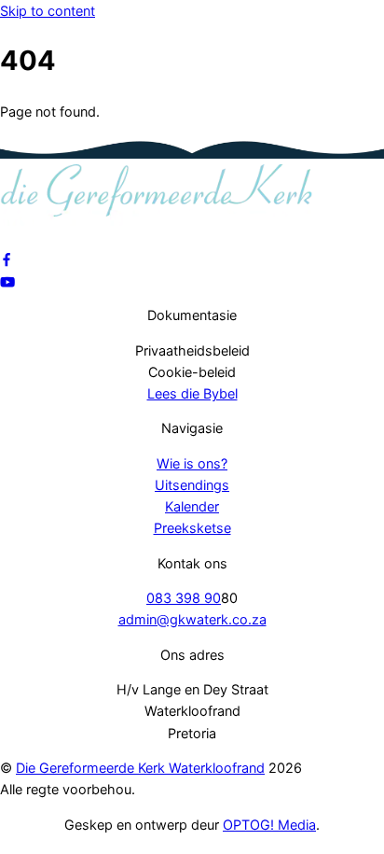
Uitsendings (192, 485)
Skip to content (47, 11)
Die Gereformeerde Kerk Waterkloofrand (140, 768)
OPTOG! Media (269, 825)
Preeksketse (192, 528)
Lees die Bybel (192, 393)
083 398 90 (183, 598)
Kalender (192, 506)
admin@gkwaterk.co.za (192, 619)
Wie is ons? (192, 463)
